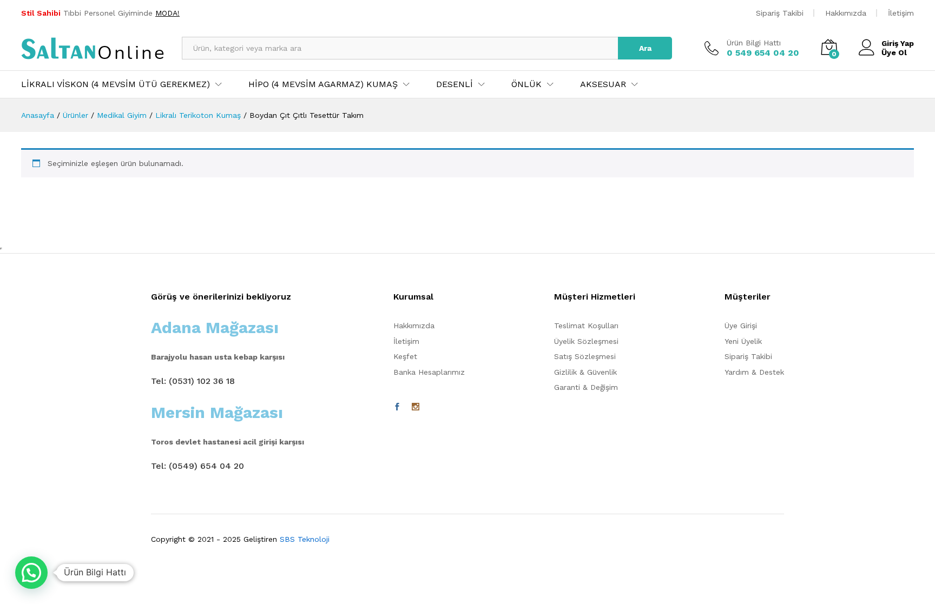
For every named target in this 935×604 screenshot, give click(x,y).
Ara (645, 48)
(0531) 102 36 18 (202, 381)
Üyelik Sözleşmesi (586, 341)
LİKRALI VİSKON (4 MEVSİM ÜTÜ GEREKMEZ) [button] (115, 84)
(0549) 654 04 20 (206, 466)
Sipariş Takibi (780, 13)
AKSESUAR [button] (603, 84)
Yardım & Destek (754, 372)
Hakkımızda (845, 13)
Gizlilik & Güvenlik (585, 372)
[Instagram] (415, 407)
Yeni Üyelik (743, 341)
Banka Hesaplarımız (429, 372)
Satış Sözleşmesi (585, 356)
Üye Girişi (741, 325)
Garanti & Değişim (586, 387)
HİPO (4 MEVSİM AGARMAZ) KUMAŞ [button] (323, 84)
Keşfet (405, 356)
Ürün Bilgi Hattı (754, 42)
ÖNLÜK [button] (526, 84)
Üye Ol (894, 52)
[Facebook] (397, 407)
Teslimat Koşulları (586, 325)
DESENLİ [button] (454, 84)
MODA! (167, 13)
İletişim (901, 13)
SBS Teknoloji (305, 539)
